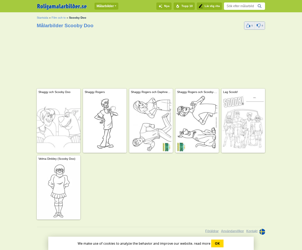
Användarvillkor (232, 231)
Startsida (42, 17)
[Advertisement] (151, 60)
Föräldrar (212, 231)
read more (202, 243)
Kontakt (251, 231)
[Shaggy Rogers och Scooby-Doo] (197, 124)
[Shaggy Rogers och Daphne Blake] (151, 124)
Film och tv (59, 17)
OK (217, 243)
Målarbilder (105, 6)
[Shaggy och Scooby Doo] (58, 124)
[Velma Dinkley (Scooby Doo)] (58, 190)
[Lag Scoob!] (243, 124)
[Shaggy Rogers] (105, 124)
